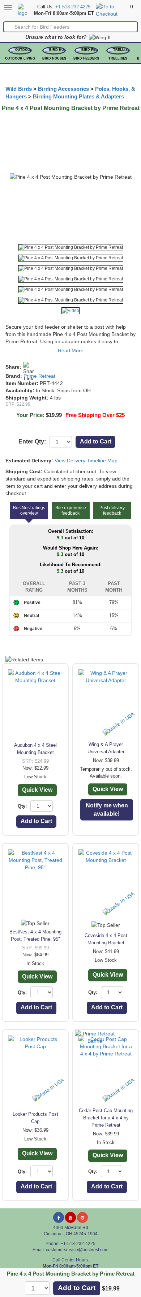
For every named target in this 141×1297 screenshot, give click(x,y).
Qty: (22, 806)
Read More (71, 350)
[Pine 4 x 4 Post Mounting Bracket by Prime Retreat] (70, 247)
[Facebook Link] (58, 1217)
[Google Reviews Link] (82, 1217)
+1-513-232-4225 (72, 6)
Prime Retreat (39, 376)
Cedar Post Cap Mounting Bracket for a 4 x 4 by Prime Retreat (106, 1118)
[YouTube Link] (70, 1217)
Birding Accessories (63, 89)
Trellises (117, 58)
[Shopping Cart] (112, 10)
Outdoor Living (20, 58)
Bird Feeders (86, 58)
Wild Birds (18, 89)
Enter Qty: (32, 441)
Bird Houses (54, 58)
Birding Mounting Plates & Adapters (78, 97)
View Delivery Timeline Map (86, 460)
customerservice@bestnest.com (77, 1249)
